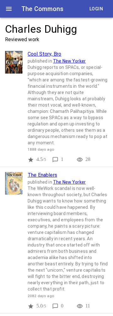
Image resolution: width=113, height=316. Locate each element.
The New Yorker (69, 61)
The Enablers (42, 175)
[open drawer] (8, 8)
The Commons (42, 9)
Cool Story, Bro (44, 54)
